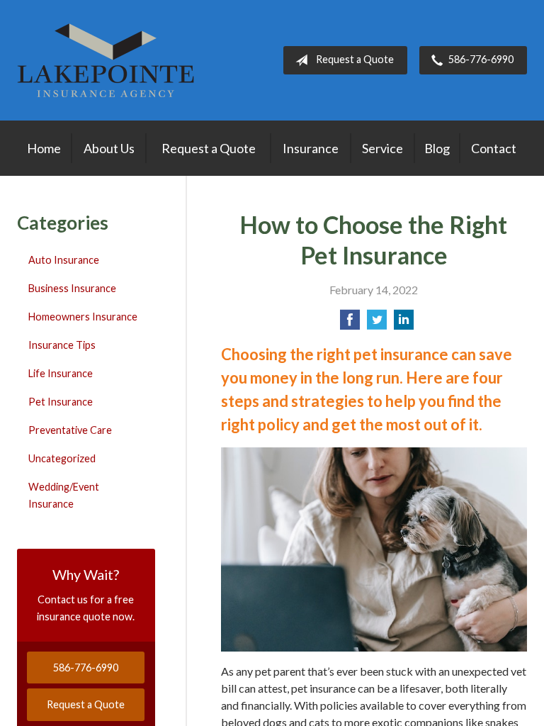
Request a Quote (355, 59)
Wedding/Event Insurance (63, 495)
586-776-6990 (481, 59)
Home (44, 148)
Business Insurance (72, 288)
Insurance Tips (62, 345)
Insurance (311, 148)
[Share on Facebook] (350, 323)
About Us (109, 148)
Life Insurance (60, 373)
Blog (437, 148)
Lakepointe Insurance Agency (105, 60)
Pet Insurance (60, 402)
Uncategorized (62, 458)
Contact (493, 148)
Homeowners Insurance (82, 317)
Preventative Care (70, 430)
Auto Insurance (63, 260)
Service (382, 148)
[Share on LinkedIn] (404, 323)
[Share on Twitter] (377, 323)
